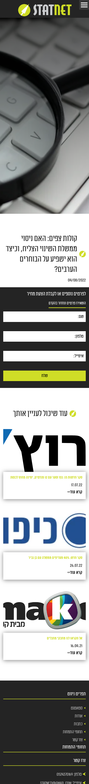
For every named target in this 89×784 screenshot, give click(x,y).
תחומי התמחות (73, 732)
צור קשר (77, 739)
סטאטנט (77, 708)
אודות (79, 716)
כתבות (78, 724)
